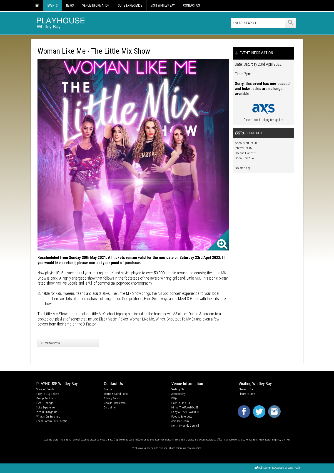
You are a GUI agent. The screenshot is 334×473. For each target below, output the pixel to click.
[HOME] (37, 5)
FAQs (174, 398)
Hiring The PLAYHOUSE (184, 407)
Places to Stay (247, 393)
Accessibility (178, 393)
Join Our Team (180, 421)
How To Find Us (180, 403)
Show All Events (45, 389)
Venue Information (187, 383)
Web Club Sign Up (46, 412)
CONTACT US (191, 5)
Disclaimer (110, 407)
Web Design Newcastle (271, 467)
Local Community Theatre (51, 421)
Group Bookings (46, 398)
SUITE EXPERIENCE (130, 5)
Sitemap (108, 389)
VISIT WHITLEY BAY (163, 5)
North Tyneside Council (185, 425)
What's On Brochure (48, 416)
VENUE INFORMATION (96, 5)
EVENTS (52, 5)
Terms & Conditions (116, 393)
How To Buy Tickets (47, 393)
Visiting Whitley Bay (255, 383)
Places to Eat (246, 389)
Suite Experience (45, 407)
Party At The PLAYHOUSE (185, 412)
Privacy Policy (112, 398)
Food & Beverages (181, 416)
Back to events (51, 343)
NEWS (70, 5)
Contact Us (113, 383)
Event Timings (44, 403)
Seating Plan (178, 389)
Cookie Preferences (115, 403)
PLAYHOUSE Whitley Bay (57, 383)
